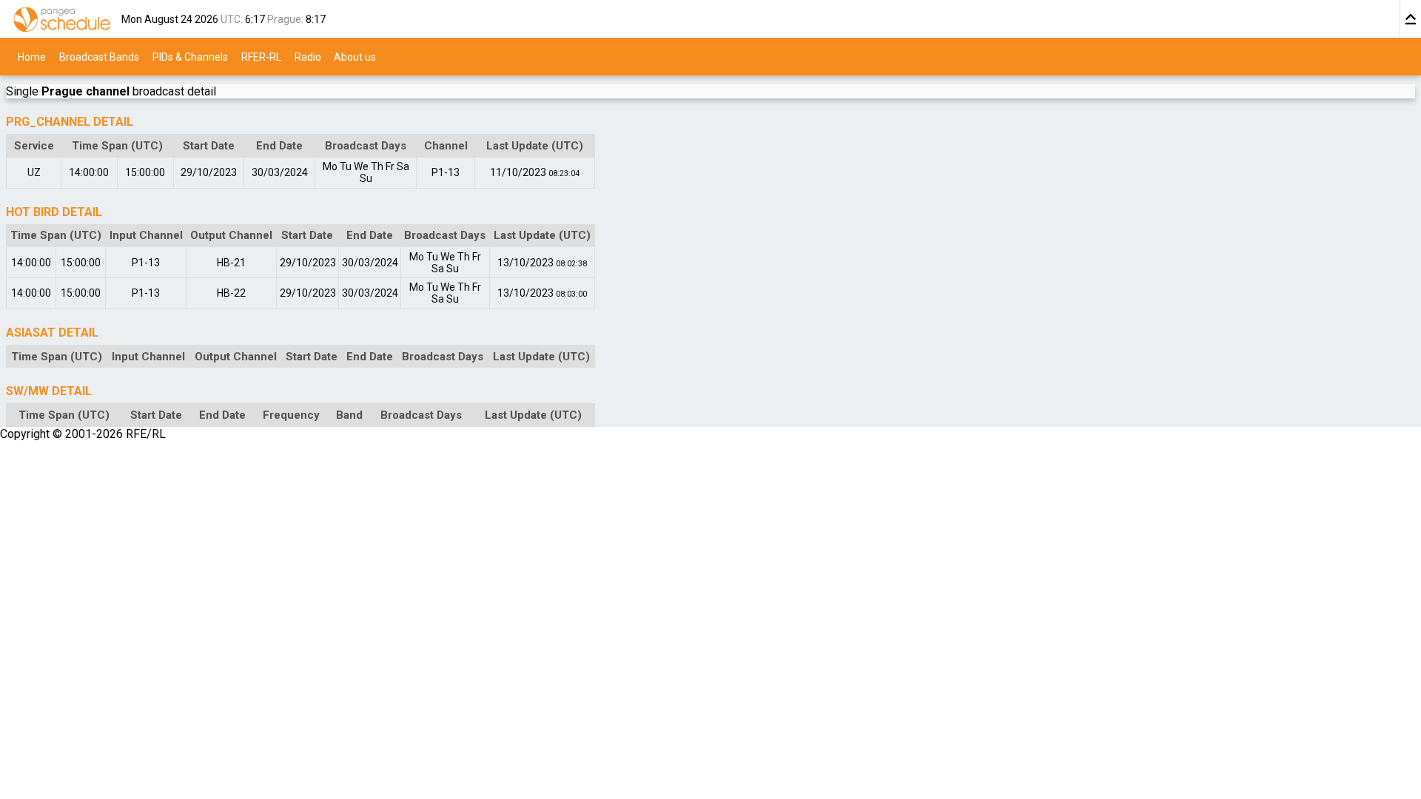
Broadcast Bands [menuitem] (99, 56)
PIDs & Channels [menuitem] (190, 56)
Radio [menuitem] (308, 56)
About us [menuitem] (355, 56)
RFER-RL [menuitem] (261, 56)
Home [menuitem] (32, 56)
